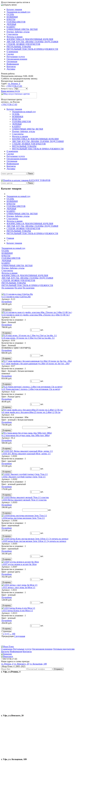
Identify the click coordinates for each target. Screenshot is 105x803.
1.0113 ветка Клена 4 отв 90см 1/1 (17, 610)
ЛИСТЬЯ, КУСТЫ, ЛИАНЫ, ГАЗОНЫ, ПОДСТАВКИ (27, 278)
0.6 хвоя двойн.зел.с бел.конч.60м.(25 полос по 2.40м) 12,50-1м (31, 412)
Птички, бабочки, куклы (13, 268)
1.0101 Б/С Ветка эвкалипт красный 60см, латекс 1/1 (26, 453)
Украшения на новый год (13, 248)
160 (13, 634)
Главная (10, 238)
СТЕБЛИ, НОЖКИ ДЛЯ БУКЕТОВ (18, 280)
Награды (5, 651)
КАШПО (6, 263)
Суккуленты (7, 270)
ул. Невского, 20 (21, 664)
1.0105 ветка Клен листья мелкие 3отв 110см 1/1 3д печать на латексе (34, 541)
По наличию (28, 288)
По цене (18, 288)
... (10, 634)
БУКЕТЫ (6, 255)
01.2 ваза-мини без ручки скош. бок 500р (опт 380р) (26, 435)
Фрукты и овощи (10, 273)
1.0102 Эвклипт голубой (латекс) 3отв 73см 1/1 (24, 477)
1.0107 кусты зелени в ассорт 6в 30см (19, 564)
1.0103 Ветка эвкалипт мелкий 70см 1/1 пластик (24, 500)
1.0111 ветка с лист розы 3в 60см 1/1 (18, 587)
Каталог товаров (14, 243)
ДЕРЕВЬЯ (6, 260)
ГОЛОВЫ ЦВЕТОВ (11, 258)
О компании (7, 649)
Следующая (19, 636)
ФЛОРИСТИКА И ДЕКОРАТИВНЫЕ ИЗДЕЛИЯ (25, 275)
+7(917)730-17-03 (14, 86)
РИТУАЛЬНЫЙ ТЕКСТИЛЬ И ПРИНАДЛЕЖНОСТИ (27, 285)
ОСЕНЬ (5, 250)
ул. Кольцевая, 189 (38, 664)
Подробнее (7, 301)
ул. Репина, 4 (14, 83)
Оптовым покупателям (64, 649)
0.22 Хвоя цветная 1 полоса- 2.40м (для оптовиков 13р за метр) (31, 389)
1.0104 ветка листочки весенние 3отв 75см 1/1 (23, 518)
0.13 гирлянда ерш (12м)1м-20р (16, 296)
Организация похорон (42, 649)
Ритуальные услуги (22, 649)
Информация (16, 651)
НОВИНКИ (7, 253)
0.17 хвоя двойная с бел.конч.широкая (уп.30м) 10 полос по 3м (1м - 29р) (35, 363)
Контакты (27, 651)
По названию (8, 288)
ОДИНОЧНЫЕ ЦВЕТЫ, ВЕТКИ (17, 265)
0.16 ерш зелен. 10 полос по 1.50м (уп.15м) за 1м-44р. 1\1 (28, 338)
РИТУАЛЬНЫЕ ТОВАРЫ (14, 283)
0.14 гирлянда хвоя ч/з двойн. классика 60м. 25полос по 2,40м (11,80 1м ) (36, 315)
